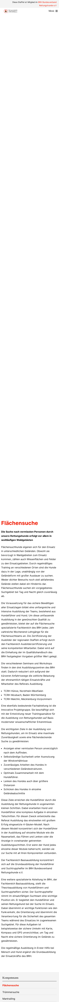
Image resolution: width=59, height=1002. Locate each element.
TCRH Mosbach (12, 694)
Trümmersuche (10, 992)
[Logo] (11, 10)
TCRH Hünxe (11, 690)
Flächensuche (10, 985)
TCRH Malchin (12, 699)
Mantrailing (8, 998)
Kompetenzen (10, 977)
